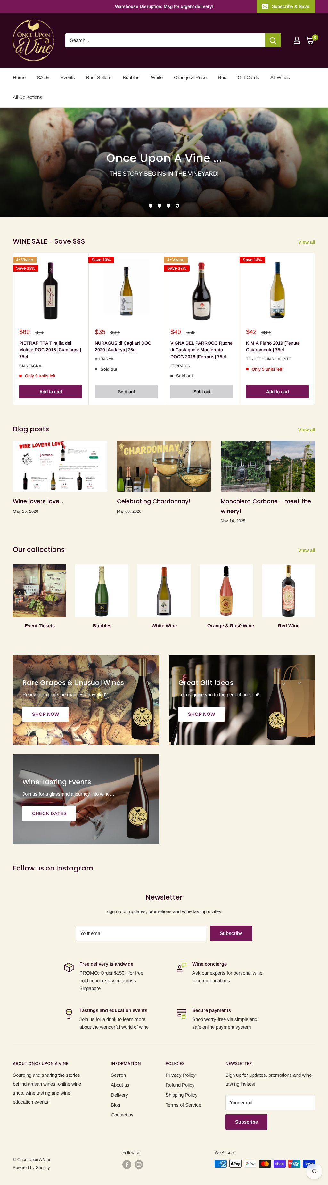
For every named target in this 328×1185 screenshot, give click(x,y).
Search (118, 1075)
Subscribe (231, 933)
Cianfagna (30, 366)
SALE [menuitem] (43, 77)
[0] (310, 40)
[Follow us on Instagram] (139, 1164)
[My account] (297, 40)
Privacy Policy (181, 1075)
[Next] (315, 328)
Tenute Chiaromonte (268, 359)
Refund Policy (180, 1085)
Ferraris (180, 366)
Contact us (122, 1114)
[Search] (273, 40)
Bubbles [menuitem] (131, 77)
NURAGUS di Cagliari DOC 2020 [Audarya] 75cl (123, 346)
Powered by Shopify (31, 1167)
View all (307, 242)
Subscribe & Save (290, 6)
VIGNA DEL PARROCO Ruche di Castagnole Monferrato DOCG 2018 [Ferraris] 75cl (201, 349)
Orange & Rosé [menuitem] (190, 77)
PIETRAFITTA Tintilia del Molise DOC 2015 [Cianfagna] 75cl (50, 349)
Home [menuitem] (19, 77)
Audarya (104, 359)
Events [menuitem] (67, 77)
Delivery (119, 1095)
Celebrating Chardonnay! (153, 501)
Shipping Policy (182, 1095)
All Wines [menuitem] (280, 77)
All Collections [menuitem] (27, 97)
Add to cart (50, 391)
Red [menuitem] (222, 77)
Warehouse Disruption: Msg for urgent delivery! (164, 6)
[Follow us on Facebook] (126, 1164)
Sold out (126, 391)
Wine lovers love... (38, 501)
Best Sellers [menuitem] (98, 77)
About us (120, 1085)
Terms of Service (183, 1104)
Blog (115, 1104)
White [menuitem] (157, 77)
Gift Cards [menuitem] (248, 77)
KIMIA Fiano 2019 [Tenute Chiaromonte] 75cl (273, 346)
